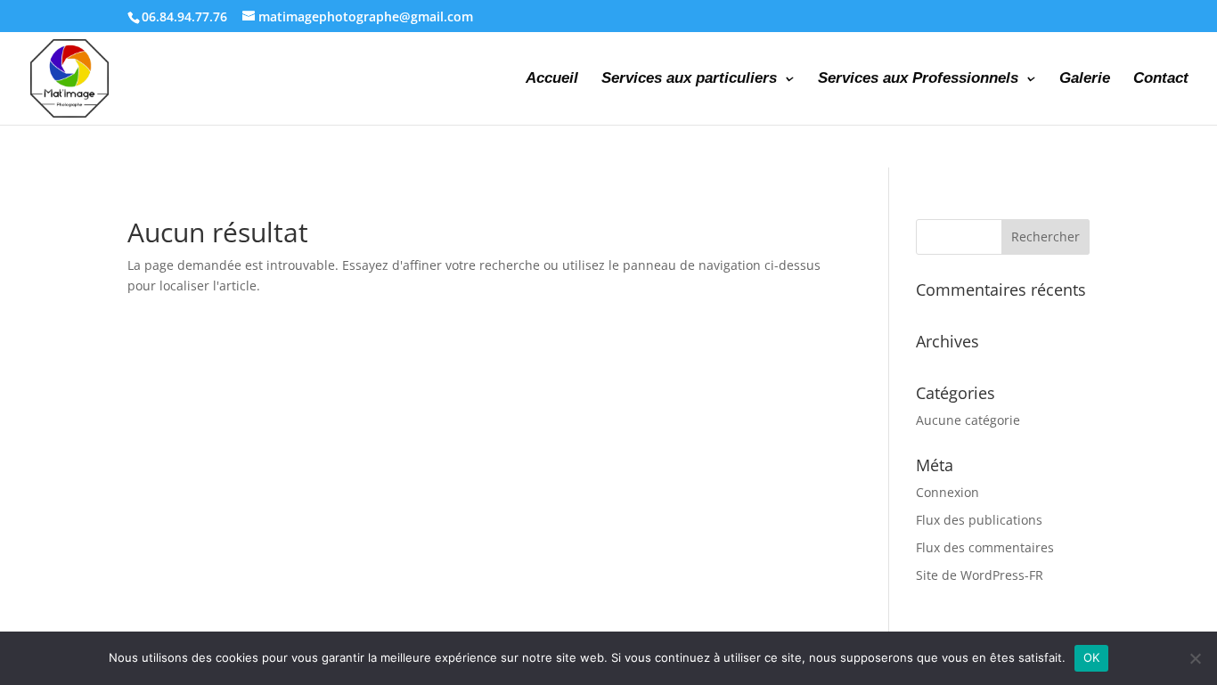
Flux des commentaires (985, 547)
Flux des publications (979, 519)
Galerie (1084, 79)
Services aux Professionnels (918, 79)
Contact (1160, 79)
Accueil (552, 79)
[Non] (1195, 658)
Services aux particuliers (689, 79)
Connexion (947, 492)
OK (1091, 657)
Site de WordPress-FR (979, 575)
